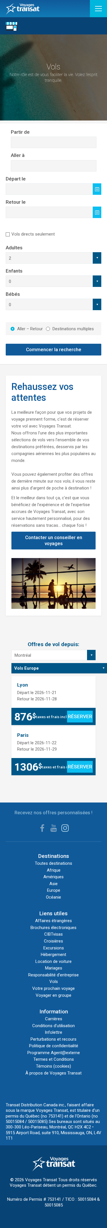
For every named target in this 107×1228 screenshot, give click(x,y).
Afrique (53, 870)
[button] (98, 8)
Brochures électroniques (53, 927)
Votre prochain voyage (53, 988)
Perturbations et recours (53, 1039)
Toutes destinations (53, 863)
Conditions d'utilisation (53, 1025)
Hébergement (53, 954)
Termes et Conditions (53, 1059)
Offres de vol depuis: (53, 644)
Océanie (53, 897)
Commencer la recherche (53, 349)
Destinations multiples (73, 329)
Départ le (16, 179)
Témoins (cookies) (53, 1066)
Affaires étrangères (53, 920)
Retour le (16, 202)
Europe (53, 890)
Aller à (18, 155)
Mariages (53, 968)
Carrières (53, 1018)
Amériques (53, 876)
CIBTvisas (53, 934)
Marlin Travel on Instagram (65, 828)
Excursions (53, 948)
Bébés (13, 294)
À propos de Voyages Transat (53, 1073)
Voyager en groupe (53, 995)
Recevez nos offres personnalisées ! (53, 812)
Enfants (14, 271)
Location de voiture (53, 961)
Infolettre (53, 1032)
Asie (53, 883)
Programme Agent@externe (53, 1052)
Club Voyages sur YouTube (54, 828)
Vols (53, 981)
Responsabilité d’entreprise (53, 975)
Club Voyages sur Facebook (42, 828)
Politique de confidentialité (53, 1045)
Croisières (53, 941)
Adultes (14, 247)
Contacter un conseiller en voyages (53, 540)
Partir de (20, 132)
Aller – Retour (30, 329)
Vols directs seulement (33, 234)
